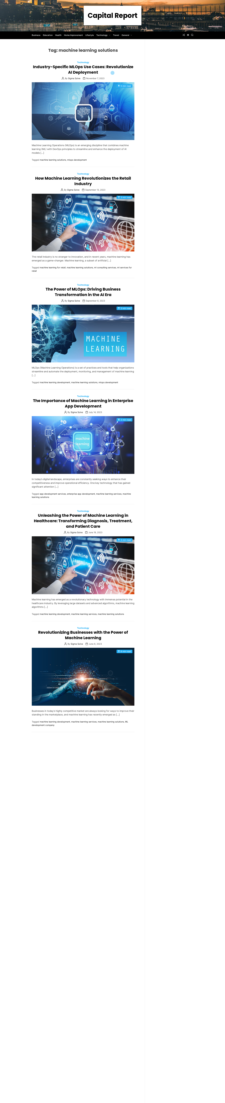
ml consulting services (105, 267)
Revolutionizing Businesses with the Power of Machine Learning (83, 635)
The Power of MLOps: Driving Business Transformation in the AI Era (83, 291)
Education (48, 35)
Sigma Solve (74, 78)
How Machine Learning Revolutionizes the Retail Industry (83, 181)
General (125, 35)
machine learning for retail (53, 267)
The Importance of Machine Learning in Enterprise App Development (83, 403)
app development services (53, 494)
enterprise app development (81, 494)
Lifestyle (89, 35)
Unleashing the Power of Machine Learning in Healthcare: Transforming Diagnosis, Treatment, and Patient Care (83, 521)
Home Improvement (73, 35)
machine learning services (108, 494)
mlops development (77, 160)
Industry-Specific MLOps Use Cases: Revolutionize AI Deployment (83, 69)
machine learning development (55, 382)
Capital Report (113, 15)
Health (58, 35)
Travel (116, 35)
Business (36, 35)
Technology (102, 35)
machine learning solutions (53, 160)
